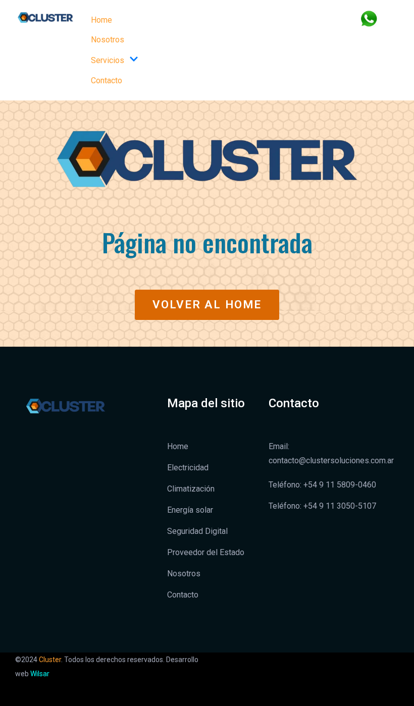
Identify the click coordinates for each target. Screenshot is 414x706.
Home (101, 20)
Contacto (106, 80)
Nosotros (107, 39)
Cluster (50, 660)
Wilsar (39, 674)
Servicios (107, 60)
